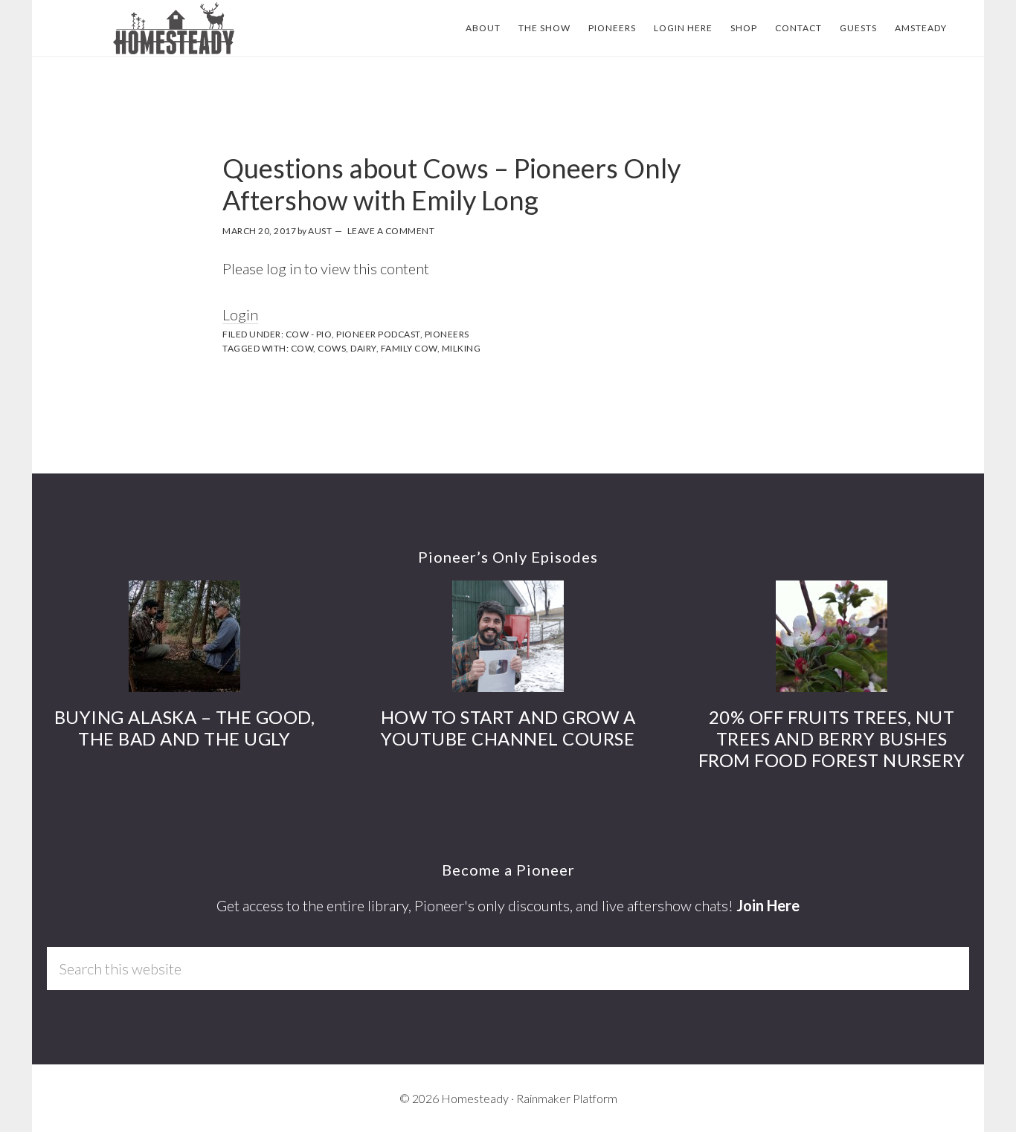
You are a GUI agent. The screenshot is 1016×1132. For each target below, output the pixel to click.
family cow (409, 348)
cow (302, 348)
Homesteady (173, 28)
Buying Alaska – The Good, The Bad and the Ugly (184, 727)
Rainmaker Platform (566, 1098)
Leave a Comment (391, 230)
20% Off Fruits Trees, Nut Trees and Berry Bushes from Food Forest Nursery (831, 738)
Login (240, 314)
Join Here (768, 905)
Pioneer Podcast (378, 334)
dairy (363, 348)
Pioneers (447, 334)
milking (461, 348)
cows (332, 348)
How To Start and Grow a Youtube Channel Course (508, 727)
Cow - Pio (309, 334)
